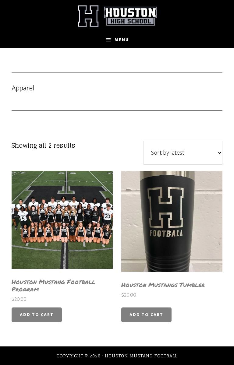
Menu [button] (122, 39)
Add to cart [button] (37, 314)
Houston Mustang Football (117, 16)
